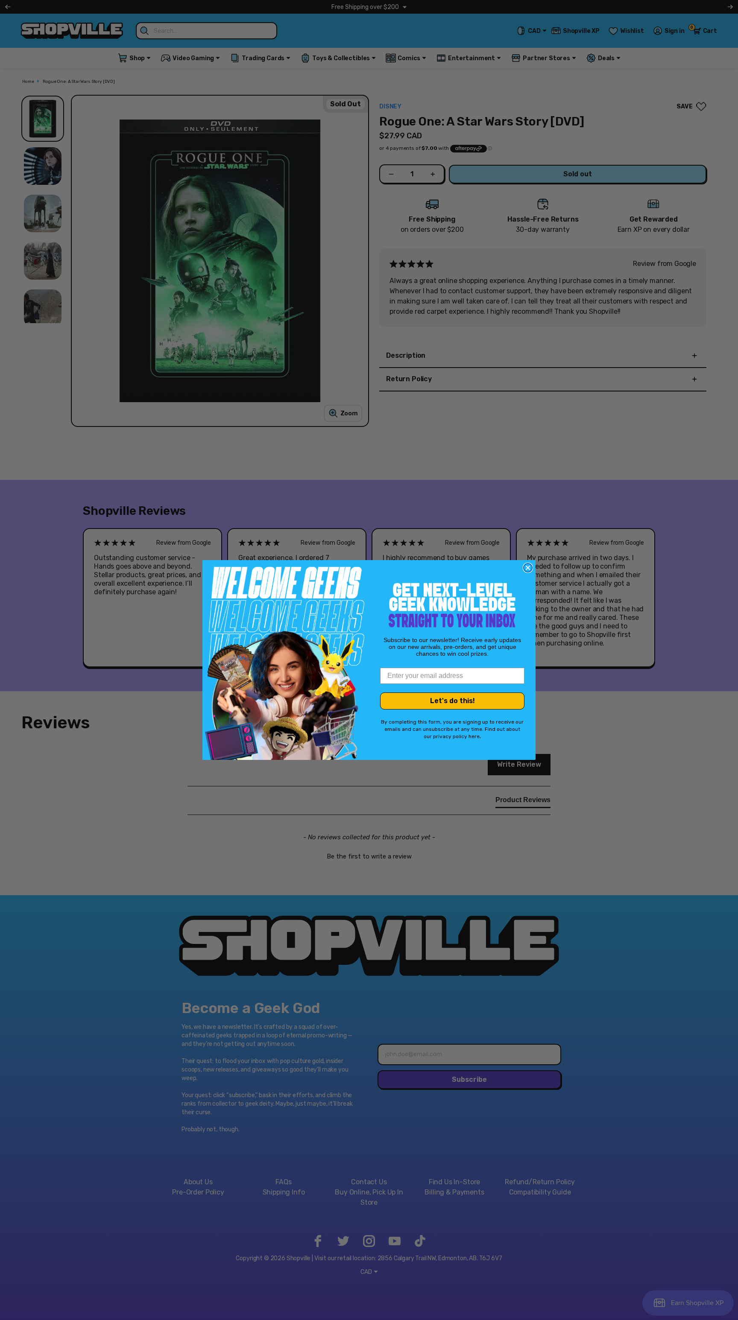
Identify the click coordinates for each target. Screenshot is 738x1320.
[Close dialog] (528, 568)
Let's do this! (452, 701)
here (474, 736)
